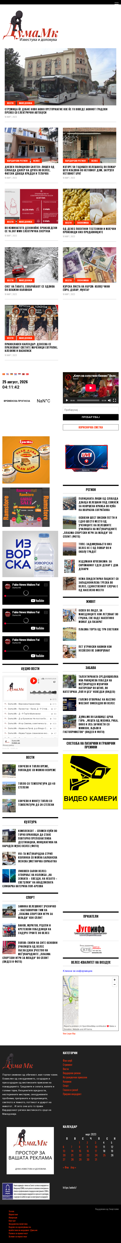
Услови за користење (18, 1236)
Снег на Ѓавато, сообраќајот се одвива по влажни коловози (30, 288)
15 (80, 1151)
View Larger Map (69, 1033)
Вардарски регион (17, 160)
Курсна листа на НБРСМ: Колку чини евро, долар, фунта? (86, 288)
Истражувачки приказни (75, 1077)
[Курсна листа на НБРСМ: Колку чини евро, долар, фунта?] (89, 265)
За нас (11, 1211)
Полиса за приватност (18, 1233)
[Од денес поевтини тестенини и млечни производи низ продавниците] (89, 207)
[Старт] (67, 400)
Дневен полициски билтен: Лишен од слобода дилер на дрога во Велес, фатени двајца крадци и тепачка (30, 170)
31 (96, 1159)
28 (72, 1159)
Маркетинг (13, 1214)
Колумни (67, 1081)
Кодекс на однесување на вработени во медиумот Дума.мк (23, 1228)
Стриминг (67, 1065)
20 (64, 1155)
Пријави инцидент (72, 1094)
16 (88, 1151)
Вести (10, 103)
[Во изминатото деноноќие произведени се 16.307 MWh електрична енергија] (31, 206)
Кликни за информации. (78, 970)
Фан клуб (67, 1060)
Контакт (12, 1220)
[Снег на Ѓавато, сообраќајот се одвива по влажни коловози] (31, 265)
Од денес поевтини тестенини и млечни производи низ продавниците (89, 230)
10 (96, 1147)
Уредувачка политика (18, 1223)
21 (72, 1155)
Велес (36, 160)
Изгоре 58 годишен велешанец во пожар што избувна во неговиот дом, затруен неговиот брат (89, 170)
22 (80, 1155)
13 (64, 1151)
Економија (83, 222)
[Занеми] (109, 400)
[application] (91, 388)
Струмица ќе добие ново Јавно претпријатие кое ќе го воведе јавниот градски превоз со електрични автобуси (56, 110)
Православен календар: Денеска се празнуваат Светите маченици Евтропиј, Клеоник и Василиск (31, 347)
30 (88, 1159)
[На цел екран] (114, 400)
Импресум (13, 1217)
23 (88, 1155)
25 (104, 1155)
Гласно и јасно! (70, 1090)
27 (64, 1159)
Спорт (66, 1085)
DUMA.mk (14, 748)
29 (80, 1159)
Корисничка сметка (91, 427)
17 (96, 1151)
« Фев (66, 1167)
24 (96, 1155)
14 (72, 1151)
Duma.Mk (5, 748)
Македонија (25, 103)
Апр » (73, 1167)
